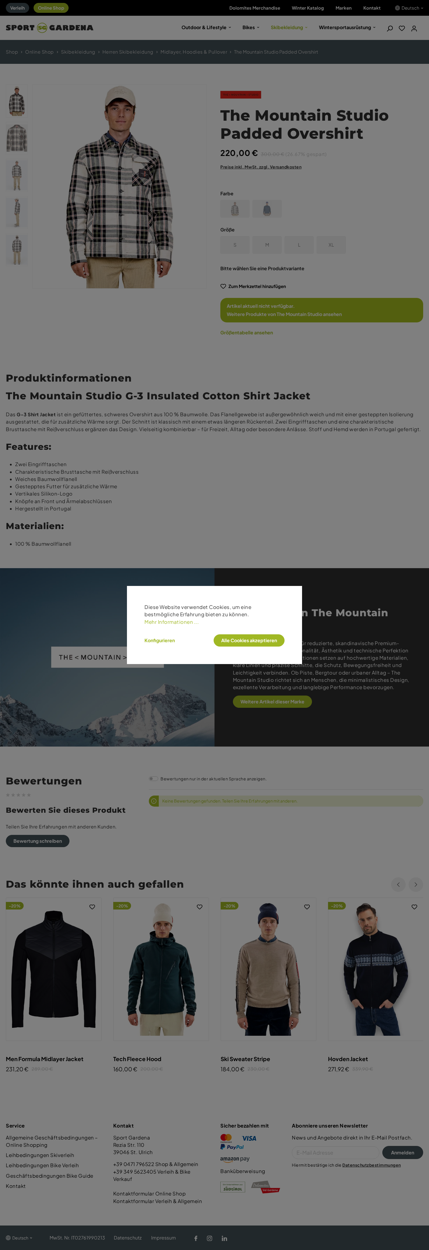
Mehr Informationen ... (171, 622)
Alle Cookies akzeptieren (249, 640)
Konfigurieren (159, 640)
